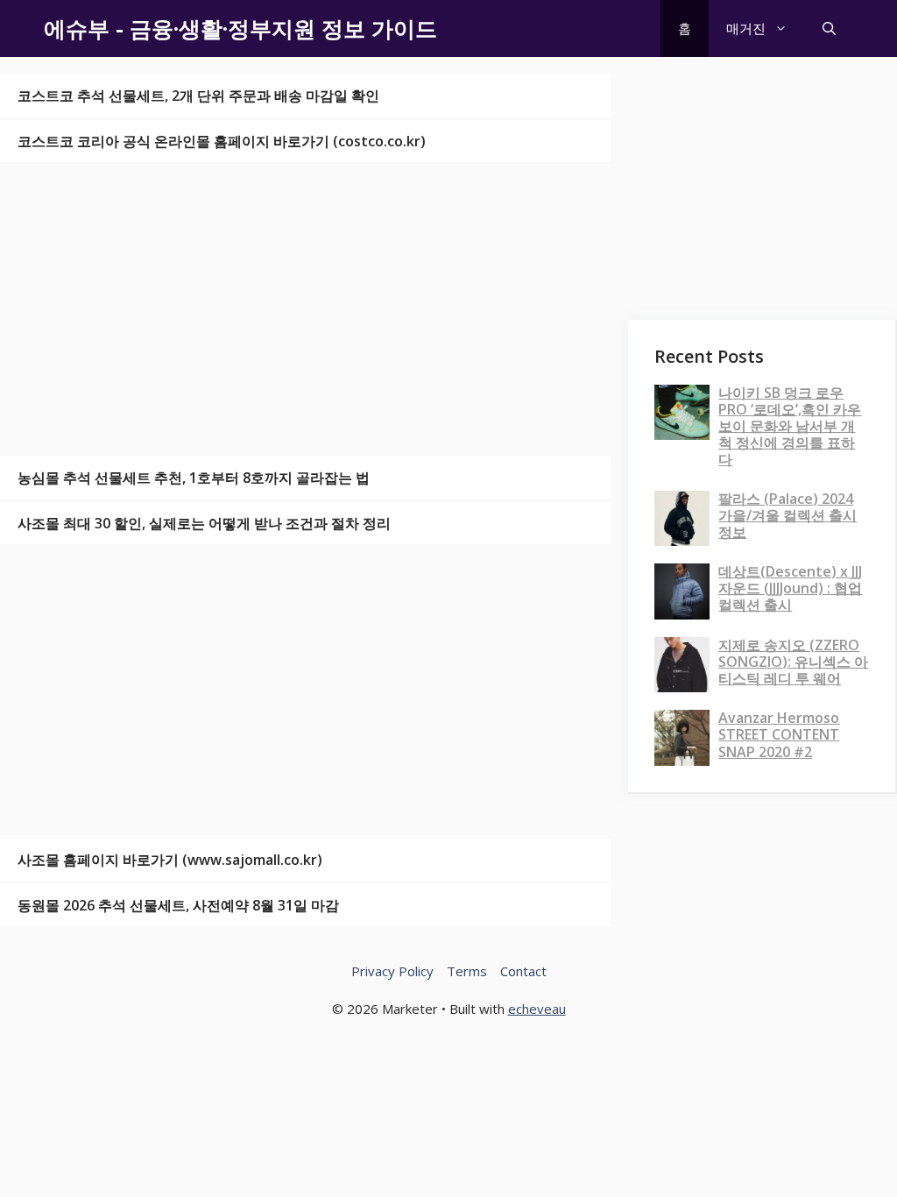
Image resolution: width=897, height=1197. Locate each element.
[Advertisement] (305, 309)
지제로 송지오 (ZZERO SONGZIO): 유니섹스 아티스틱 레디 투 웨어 (793, 661)
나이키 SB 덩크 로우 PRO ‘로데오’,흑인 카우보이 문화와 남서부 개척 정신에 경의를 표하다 (789, 426)
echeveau (537, 1008)
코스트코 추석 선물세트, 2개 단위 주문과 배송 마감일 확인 (198, 95)
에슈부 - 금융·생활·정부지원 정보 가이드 (240, 28)
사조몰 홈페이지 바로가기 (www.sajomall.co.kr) (170, 859)
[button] (829, 28)
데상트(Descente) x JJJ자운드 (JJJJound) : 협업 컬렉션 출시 (790, 588)
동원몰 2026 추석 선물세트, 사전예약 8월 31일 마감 (178, 905)
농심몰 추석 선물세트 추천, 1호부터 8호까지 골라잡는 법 (194, 477)
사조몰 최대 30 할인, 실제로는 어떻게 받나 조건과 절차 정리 (204, 523)
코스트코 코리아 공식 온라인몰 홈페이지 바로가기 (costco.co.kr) (222, 141)
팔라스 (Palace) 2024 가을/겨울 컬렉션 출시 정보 (787, 515)
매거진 (746, 28)
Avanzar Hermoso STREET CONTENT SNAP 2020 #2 (778, 734)
